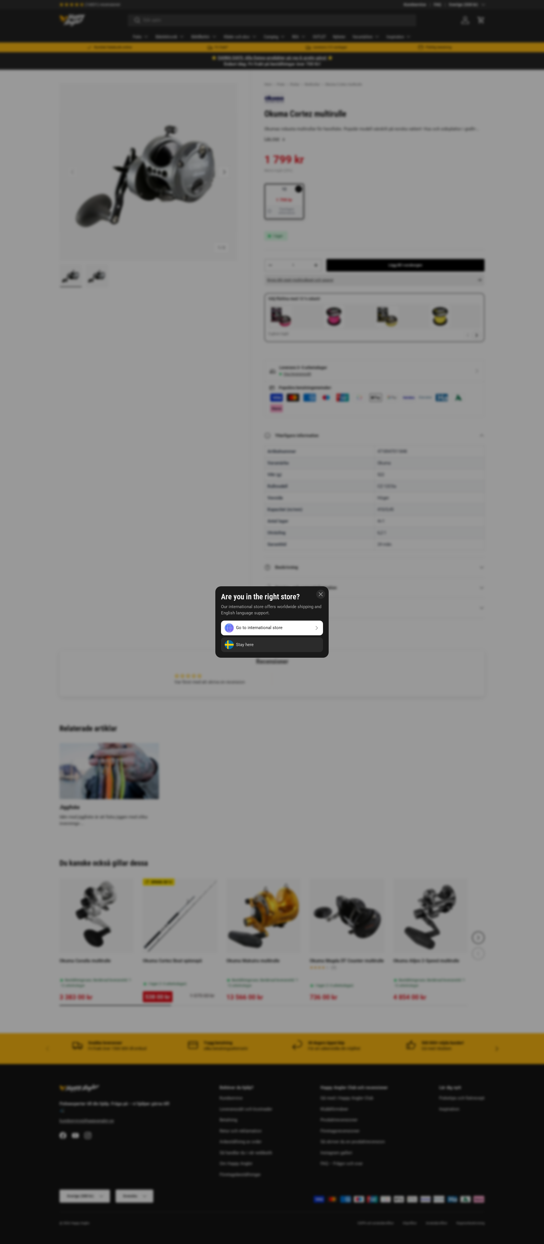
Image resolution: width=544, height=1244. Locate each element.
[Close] (320, 594)
